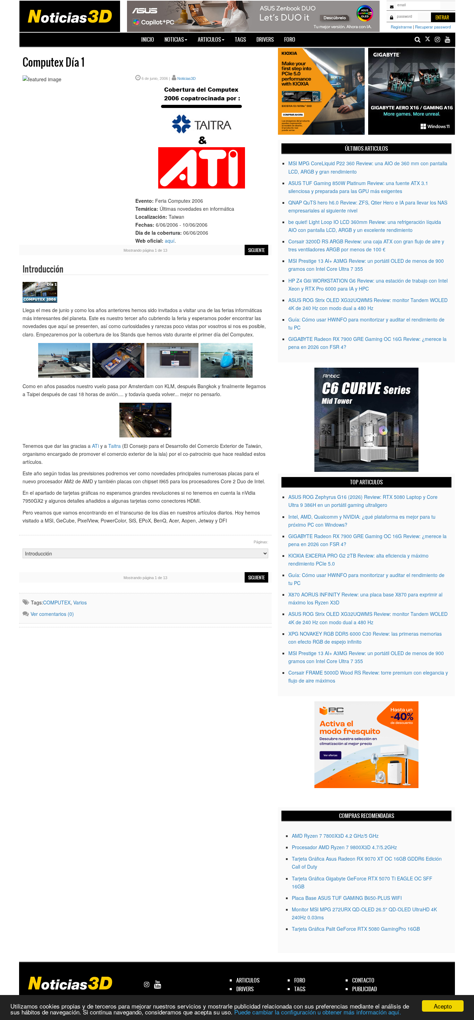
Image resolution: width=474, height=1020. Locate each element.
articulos (248, 980)
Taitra (114, 445)
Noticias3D (186, 78)
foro (299, 980)
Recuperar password (433, 27)
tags (299, 989)
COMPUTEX (56, 602)
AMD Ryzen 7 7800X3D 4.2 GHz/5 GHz (335, 835)
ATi (95, 445)
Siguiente (256, 250)
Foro (289, 39)
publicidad (364, 989)
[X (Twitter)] (427, 39)
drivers (245, 989)
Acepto (443, 1006)
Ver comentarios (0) (52, 613)
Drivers (265, 39)
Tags (240, 39)
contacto (363, 980)
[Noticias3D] (69, 15)
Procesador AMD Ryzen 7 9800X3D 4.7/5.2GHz (344, 847)
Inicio (150, 39)
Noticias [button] (174, 39)
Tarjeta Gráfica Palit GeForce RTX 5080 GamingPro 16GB (356, 928)
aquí (170, 240)
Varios (80, 602)
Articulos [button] (209, 39)
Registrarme (401, 27)
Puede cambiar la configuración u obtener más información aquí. (317, 1012)
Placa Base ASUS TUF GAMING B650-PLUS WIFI (347, 897)
